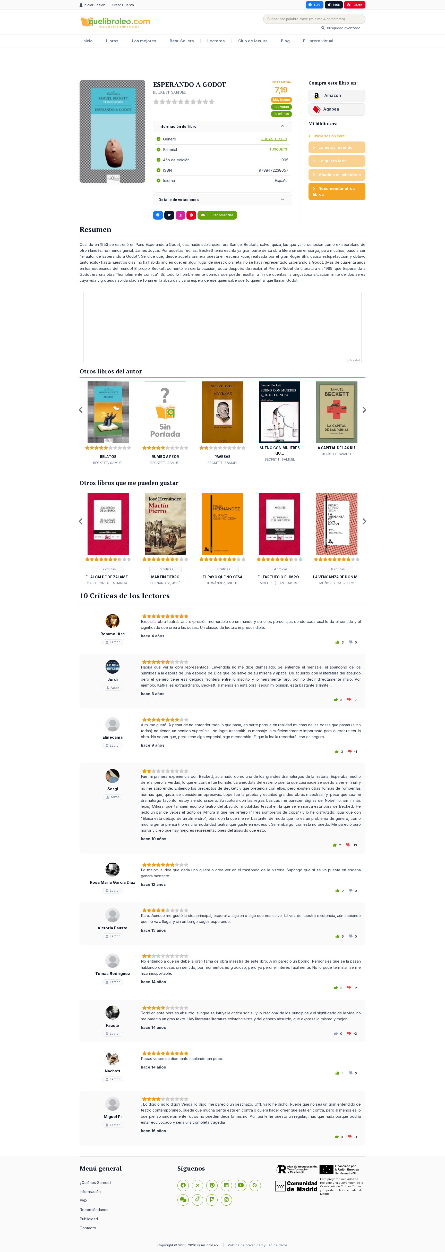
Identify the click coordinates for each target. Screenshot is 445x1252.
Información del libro (177, 126)
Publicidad (89, 1218)
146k (336, 5)
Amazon (332, 95)
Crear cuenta (123, 5)
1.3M (317, 5)
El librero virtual (318, 40)
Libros (112, 40)
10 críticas (281, 114)
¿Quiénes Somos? (96, 1182)
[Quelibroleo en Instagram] (180, 215)
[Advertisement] (222, 64)
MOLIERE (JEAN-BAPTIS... (279, 583)
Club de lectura (253, 40)
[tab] (222, 126)
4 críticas (280, 569)
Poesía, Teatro (274, 139)
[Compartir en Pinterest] (191, 215)
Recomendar (222, 215)
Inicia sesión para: (329, 135)
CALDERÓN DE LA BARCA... (108, 583)
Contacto (88, 1227)
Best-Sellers (182, 40)
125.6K (357, 5)
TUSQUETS (278, 149)
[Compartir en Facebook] (158, 215)
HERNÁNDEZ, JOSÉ (165, 583)
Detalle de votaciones (178, 199)
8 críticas (337, 569)
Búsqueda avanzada (343, 28)
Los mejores (144, 40)
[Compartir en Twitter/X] (169, 215)
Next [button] (364, 410)
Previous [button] (80, 410)
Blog (285, 40)
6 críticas (166, 569)
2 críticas (109, 569)
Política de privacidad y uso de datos (258, 1245)
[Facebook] (183, 1185)
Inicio (87, 40)
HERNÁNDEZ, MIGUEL (222, 583)
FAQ (83, 1200)
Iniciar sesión (95, 5)
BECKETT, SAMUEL (169, 92)
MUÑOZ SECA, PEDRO (336, 583)
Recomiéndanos (94, 1209)
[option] (108, 423)
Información (90, 1191)
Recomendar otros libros (334, 191)
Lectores (216, 40)
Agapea (331, 109)
